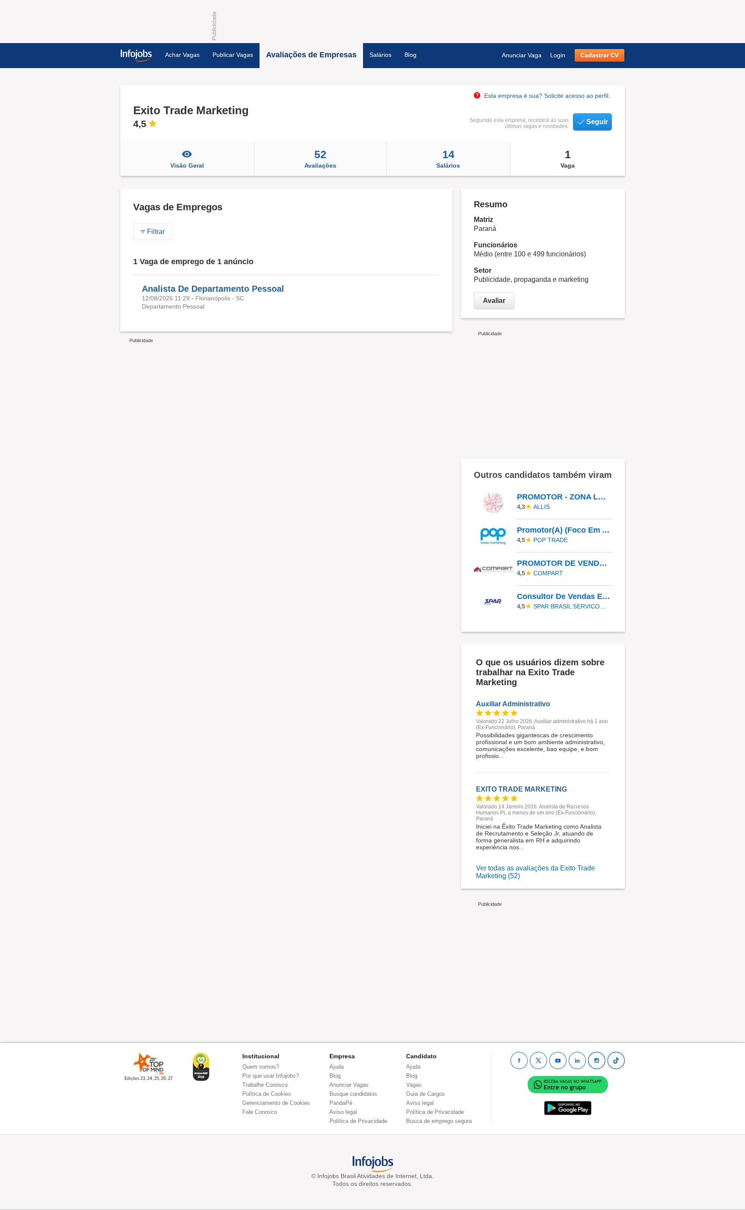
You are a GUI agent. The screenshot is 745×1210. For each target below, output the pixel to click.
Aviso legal (343, 1112)
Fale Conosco (259, 1112)
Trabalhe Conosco (265, 1085)
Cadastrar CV (599, 55)
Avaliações (320, 158)
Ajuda (336, 1066)
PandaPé (340, 1103)
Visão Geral (187, 165)
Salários (380, 54)
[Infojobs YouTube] (558, 1060)
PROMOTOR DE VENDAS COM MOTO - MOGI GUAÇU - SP (564, 563)
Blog (410, 54)
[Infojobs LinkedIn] (577, 1060)
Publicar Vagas (233, 54)
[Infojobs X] (538, 1060)
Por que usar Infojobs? (270, 1076)
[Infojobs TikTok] (616, 1060)
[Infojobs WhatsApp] (568, 1084)
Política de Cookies (266, 1094)
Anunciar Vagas (349, 1085)
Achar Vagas (182, 54)
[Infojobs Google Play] (568, 1107)
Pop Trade (550, 539)
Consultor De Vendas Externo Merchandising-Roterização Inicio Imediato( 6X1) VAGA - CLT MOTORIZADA (564, 596)
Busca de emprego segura (439, 1121)
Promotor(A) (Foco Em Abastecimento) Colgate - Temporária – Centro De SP (564, 530)
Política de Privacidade (358, 1121)
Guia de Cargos (425, 1094)
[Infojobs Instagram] (596, 1060)
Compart (548, 573)
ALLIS (541, 506)
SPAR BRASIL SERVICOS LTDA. (571, 606)
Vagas (414, 1085)
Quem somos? (260, 1066)
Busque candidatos (353, 1094)
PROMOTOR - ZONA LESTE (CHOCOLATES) (564, 497)
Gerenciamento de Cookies (276, 1103)
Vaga (567, 158)
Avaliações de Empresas (311, 54)
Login (557, 55)
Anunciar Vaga (522, 55)
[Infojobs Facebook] (519, 1060)
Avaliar (494, 300)
